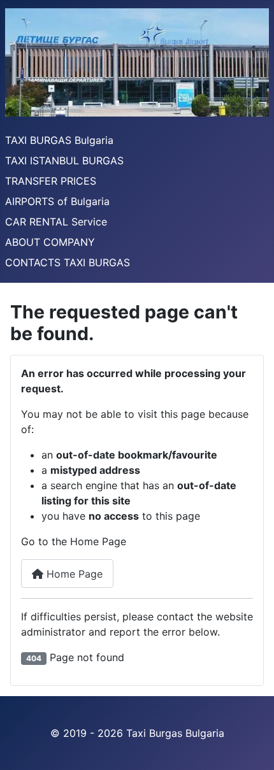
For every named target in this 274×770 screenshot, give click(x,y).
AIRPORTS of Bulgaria (57, 201)
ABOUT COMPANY (50, 242)
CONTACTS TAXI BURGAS (67, 262)
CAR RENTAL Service (56, 221)
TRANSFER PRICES (50, 181)
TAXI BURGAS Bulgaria (59, 140)
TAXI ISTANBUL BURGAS (64, 160)
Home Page (73, 573)
